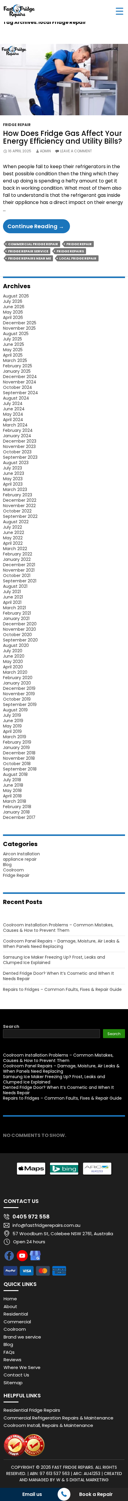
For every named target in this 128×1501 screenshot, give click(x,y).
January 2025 (17, 371)
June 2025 (13, 344)
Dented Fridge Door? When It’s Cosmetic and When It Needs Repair (58, 976)
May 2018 (12, 791)
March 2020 (15, 672)
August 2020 (16, 645)
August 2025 (16, 334)
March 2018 (14, 801)
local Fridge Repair (77, 258)
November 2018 (19, 758)
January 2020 (17, 683)
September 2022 (20, 516)
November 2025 (19, 328)
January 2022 (17, 559)
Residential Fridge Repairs (32, 1410)
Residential (16, 1314)
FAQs (9, 1352)
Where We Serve (22, 1367)
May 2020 (13, 661)
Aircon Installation (21, 854)
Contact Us (16, 1375)
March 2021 (14, 608)
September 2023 (20, 457)
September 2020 (20, 640)
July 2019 (12, 715)
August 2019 (15, 710)
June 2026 (13, 307)
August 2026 (16, 296)
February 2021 (17, 613)
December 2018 (19, 753)
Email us (32, 1494)
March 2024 (15, 425)
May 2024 (13, 414)
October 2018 (17, 764)
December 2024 (20, 377)
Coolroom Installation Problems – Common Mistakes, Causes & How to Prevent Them (58, 927)
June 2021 (13, 597)
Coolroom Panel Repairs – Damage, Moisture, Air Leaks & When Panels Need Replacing (61, 943)
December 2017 (19, 817)
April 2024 (13, 420)
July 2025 (12, 339)
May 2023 (13, 479)
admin (45, 151)
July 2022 (12, 527)
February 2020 (17, 678)
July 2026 (12, 301)
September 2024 (20, 393)
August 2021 (15, 586)
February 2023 (17, 495)
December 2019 (19, 688)
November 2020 (19, 629)
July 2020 (12, 651)
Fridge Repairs (70, 251)
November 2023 (19, 446)
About (10, 1306)
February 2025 (17, 366)
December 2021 (19, 565)
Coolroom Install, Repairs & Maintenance (48, 1425)
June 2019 (13, 721)
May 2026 (13, 312)
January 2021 (16, 618)
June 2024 (14, 409)
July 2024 (13, 403)
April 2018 (12, 796)
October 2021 (16, 575)
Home (10, 1299)
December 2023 (19, 441)
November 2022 (19, 506)
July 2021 (12, 592)
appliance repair (20, 859)
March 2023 (15, 489)
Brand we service (22, 1337)
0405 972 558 (31, 1216)
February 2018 (17, 807)
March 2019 (14, 737)
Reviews (12, 1359)
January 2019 (16, 747)
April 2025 (13, 355)
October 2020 (17, 635)
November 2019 (19, 694)
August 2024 (16, 398)
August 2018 (15, 774)
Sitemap (13, 1382)
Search (11, 1026)
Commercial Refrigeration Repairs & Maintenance (58, 1418)
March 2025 (15, 360)
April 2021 (12, 602)
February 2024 (18, 430)
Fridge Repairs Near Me (29, 258)
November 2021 (19, 570)
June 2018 (13, 785)
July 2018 (12, 780)
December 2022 (19, 500)
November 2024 (19, 382)
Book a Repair (96, 1494)
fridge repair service (28, 251)
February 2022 (17, 554)
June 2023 (13, 473)
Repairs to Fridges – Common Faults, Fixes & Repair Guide (62, 989)
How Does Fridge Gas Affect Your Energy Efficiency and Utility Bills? (62, 137)
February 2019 (17, 742)
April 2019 (12, 731)
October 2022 (17, 511)
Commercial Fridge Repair (33, 244)
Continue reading (38, 227)
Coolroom (13, 870)
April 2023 (13, 484)
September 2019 (20, 704)
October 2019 (17, 699)
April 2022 (13, 543)
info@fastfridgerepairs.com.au (46, 1225)
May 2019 (12, 726)
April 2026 (13, 317)
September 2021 (19, 581)
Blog (7, 865)
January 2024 (17, 436)
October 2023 (17, 452)
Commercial (17, 1322)
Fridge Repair (17, 124)
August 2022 (16, 522)
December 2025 (19, 323)
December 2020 (20, 624)
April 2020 (13, 667)
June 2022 (13, 532)
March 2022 (15, 549)
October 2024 (17, 387)
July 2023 (12, 468)
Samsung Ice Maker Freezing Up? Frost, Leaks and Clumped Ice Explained (54, 960)
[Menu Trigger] (119, 11)
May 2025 (13, 350)
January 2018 (16, 812)
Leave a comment (76, 151)
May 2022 (13, 538)
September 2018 (20, 769)
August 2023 (16, 463)
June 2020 (13, 656)
